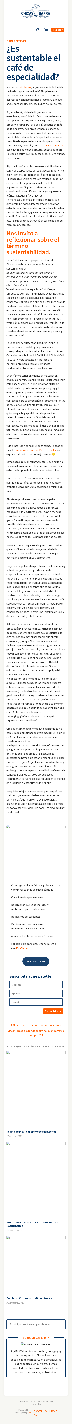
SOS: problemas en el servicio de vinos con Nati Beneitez (32, 1224)
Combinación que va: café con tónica (29, 1298)
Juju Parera (24, 87)
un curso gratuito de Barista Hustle (36, 450)
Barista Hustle (54, 145)
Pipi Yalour (22, 948)
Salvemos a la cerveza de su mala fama (37, 1025)
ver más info (36, 961)
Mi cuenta (38, 29)
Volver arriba (44, 1410)
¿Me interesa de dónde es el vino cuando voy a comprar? (36, 1033)
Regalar (58, 29)
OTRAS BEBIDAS (16, 41)
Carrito (46, 29)
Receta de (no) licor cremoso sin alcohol (31, 1131)
